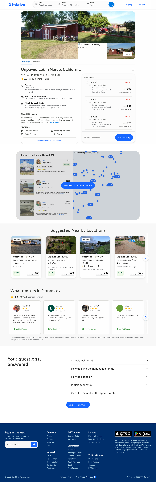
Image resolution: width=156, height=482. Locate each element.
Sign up (129, 4)
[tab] (26, 61)
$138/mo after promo (124, 126)
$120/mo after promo (124, 92)
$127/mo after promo (125, 109)
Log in (142, 4)
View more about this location (49, 140)
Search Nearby (124, 137)
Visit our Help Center (78, 405)
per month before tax (33, 275)
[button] (45, 4)
